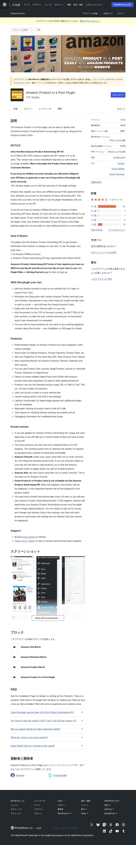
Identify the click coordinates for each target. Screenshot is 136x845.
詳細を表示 (96, 182)
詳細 (15, 108)
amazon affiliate (118, 169)
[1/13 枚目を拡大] (30, 559)
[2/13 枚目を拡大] (30, 588)
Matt (108, 805)
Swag (84, 813)
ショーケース (39, 801)
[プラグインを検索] (38, 30)
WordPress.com (113, 801)
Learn (60, 801)
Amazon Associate (117, 174)
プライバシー (16, 813)
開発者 (60, 809)
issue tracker (29, 537)
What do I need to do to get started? (29, 737)
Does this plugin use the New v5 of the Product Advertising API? (42, 712)
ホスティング (16, 809)
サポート (121, 108)
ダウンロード (118, 95)
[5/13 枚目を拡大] (56, 559)
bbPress (109, 809)
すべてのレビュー (116, 229)
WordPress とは (17, 801)
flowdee (35, 97)
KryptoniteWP (60, 775)
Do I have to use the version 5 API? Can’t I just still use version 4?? (43, 720)
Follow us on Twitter (25, 541)
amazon (121, 164)
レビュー (28, 108)
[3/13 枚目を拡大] (30, 618)
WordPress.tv (65, 813)
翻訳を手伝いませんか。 (90, 21)
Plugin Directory (18, 13)
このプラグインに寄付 (101, 279)
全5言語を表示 (119, 157)
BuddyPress (111, 813)
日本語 (38, 828)
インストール (45, 108)
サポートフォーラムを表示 (103, 252)
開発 (60, 108)
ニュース (14, 805)
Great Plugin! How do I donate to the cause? (33, 746)
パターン (38, 813)
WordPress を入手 (122, 4)
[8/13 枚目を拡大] (81, 559)
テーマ (37, 805)
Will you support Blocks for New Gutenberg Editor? (36, 729)
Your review (96, 229)
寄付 (84, 809)
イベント (84, 805)
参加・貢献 (85, 801)
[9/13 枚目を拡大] (81, 610)
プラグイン (38, 809)
